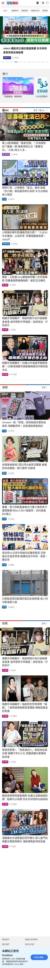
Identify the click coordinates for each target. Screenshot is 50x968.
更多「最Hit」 (40, 110)
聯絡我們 (5, 939)
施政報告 (24, 11)
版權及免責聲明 (31, 939)
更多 (44, 387)
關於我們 (5, 944)
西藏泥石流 (35, 11)
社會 (4, 199)
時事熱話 (6, 244)
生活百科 (6, 154)
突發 (4, 473)
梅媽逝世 (15, 11)
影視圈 (6, 58)
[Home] (12, 3)
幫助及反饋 (29, 944)
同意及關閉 (39, 957)
